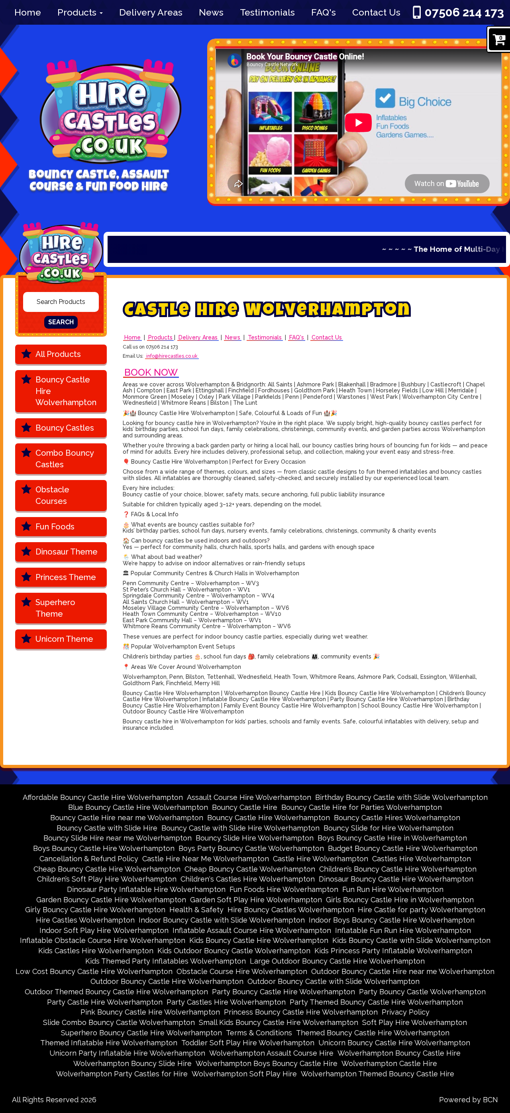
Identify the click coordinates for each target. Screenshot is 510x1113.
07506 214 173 (464, 12)
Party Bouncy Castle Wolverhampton (422, 992)
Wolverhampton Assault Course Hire (271, 1053)
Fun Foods (55, 526)
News (211, 12)
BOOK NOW (151, 372)
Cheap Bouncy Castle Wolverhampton (249, 869)
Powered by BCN (468, 1099)
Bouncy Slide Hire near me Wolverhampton (117, 838)
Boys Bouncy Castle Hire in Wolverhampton (392, 838)
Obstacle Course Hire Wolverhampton (242, 971)
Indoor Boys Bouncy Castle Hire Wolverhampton (392, 920)
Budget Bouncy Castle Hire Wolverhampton (402, 848)
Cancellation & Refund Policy (88, 858)
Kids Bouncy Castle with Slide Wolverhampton (411, 940)
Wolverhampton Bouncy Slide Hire (132, 1063)
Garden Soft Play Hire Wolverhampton (256, 899)
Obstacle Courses (52, 495)
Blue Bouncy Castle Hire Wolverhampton (138, 807)
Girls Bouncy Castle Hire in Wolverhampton (400, 899)
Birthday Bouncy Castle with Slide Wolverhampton (401, 797)
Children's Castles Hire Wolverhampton (247, 879)
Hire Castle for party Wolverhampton (421, 909)
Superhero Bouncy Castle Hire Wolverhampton (141, 1033)
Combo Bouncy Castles (64, 458)
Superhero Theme (55, 608)
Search (61, 322)
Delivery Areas (150, 12)
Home (27, 12)
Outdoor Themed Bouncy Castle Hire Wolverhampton (116, 992)
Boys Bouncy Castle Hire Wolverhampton (104, 848)
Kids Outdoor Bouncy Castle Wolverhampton (233, 950)
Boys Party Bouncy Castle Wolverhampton (251, 848)
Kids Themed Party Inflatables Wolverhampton (165, 961)
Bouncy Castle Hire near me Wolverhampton (126, 817)
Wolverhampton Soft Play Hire (244, 1074)
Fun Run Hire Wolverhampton (392, 889)
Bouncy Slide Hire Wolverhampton (255, 838)
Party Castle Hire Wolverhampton (105, 1002)
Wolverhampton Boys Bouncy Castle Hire (266, 1063)
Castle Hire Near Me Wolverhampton (205, 858)
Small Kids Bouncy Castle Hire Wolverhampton (278, 1022)
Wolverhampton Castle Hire (389, 1063)
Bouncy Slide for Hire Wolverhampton (388, 828)
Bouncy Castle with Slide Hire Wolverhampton (240, 828)
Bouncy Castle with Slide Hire (107, 828)
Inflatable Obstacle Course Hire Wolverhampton (102, 940)
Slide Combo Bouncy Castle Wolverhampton (119, 1022)
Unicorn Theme (64, 639)
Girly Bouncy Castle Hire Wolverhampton (95, 909)
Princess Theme (65, 577)
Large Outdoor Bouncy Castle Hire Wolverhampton (337, 961)
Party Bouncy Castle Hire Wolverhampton (283, 992)
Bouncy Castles (64, 428)
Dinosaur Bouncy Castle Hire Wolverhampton (396, 879)
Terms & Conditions (259, 1033)
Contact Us (376, 12)
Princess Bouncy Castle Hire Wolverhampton (301, 1012)
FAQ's (323, 12)
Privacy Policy (406, 1012)
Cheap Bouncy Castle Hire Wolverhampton (106, 869)
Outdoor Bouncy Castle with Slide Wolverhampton (333, 981)
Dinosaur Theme (66, 551)
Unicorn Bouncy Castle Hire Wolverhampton (394, 1043)
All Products (58, 354)
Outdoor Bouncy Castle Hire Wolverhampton (166, 981)
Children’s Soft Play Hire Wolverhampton (107, 879)
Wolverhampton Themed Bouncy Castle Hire (377, 1074)
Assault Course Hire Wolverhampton (249, 797)
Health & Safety (196, 909)
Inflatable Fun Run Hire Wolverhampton (403, 930)
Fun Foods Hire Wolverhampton (284, 889)
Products (78, 12)
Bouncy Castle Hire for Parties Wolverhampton (361, 807)
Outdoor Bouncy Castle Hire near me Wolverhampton (402, 971)
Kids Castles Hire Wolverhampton (95, 950)
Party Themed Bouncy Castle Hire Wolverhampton (376, 1002)
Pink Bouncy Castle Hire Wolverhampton (150, 1012)
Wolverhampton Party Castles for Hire (122, 1074)
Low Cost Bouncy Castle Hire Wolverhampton (94, 971)
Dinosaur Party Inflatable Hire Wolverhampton (146, 889)
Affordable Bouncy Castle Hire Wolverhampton (103, 797)
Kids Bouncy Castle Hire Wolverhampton (258, 940)
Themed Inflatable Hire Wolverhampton (108, 1043)
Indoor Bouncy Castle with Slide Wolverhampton (222, 920)
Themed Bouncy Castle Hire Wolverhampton (372, 1033)
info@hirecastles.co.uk (172, 356)
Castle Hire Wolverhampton (320, 858)
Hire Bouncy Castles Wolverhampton (291, 909)
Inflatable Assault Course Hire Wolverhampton (252, 930)
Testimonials (267, 12)
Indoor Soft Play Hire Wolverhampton (104, 930)
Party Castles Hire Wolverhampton (226, 1002)
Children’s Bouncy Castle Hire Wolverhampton (398, 869)
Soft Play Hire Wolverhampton (414, 1022)
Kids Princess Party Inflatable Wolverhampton (393, 950)
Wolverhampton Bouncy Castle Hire (399, 1053)
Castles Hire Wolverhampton (421, 858)
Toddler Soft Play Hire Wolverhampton (247, 1043)
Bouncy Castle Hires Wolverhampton (397, 817)
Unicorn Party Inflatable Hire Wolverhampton (127, 1053)
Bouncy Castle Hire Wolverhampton (65, 391)
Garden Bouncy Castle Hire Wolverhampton (111, 899)
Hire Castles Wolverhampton (85, 920)
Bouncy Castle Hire (244, 807)
